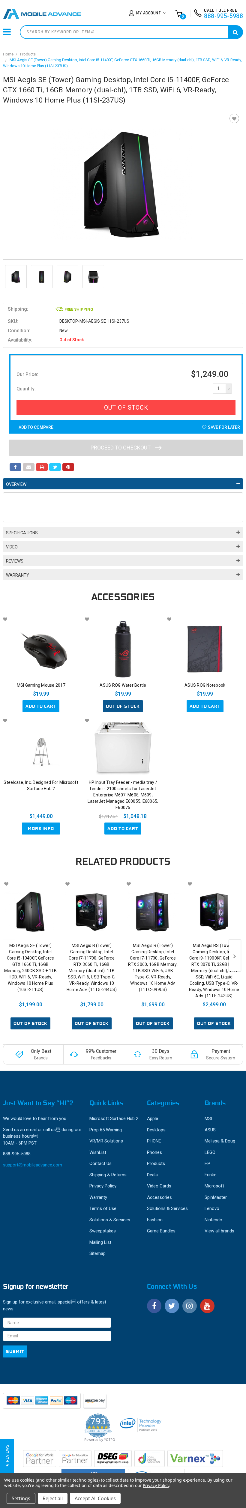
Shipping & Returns (108, 1175)
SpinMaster (216, 1197)
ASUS (210, 1130)
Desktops (156, 1130)
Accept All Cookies (95, 1498)
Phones (154, 1152)
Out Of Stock (126, 407)
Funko (211, 1175)
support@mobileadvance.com (32, 1165)
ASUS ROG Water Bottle (123, 685)
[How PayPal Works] (42, 1403)
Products (28, 54)
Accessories (159, 1197)
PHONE (154, 1141)
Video (12, 547)
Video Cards (159, 1186)
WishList (97, 1152)
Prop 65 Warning (105, 1130)
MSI (208, 1118)
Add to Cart (41, 706)
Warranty (17, 575)
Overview (16, 484)
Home (8, 54)
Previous (9, 955)
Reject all (53, 1498)
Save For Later (224, 427)
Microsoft (214, 1186)
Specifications (22, 532)
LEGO (210, 1152)
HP (207, 1163)
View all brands (219, 1231)
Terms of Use (102, 1208)
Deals (152, 1175)
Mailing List (100, 1242)
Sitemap (97, 1253)
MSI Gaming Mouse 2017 (41, 685)
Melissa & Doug (220, 1141)
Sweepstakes (102, 1231)
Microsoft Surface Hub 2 (113, 1118)
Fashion (155, 1220)
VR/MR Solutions (106, 1141)
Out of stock (123, 706)
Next (235, 955)
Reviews (14, 561)
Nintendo (213, 1220)
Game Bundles (161, 1231)
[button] (7, 1456)
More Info (41, 829)
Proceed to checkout (121, 447)
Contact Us (100, 1163)
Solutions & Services (109, 1220)
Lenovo (212, 1208)
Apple (152, 1118)
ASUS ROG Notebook (204, 685)
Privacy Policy (102, 1186)
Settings (21, 1498)
